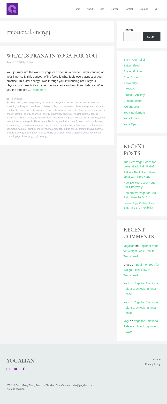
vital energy (31, 132)
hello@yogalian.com (82, 385)
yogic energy (40, 136)
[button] (156, 9)
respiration (66, 125)
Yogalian (129, 245)
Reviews (129, 89)
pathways (97, 121)
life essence (40, 121)
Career (114, 9)
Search (128, 30)
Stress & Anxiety (134, 95)
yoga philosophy (23, 136)
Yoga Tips (129, 124)
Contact (129, 9)
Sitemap (143, 9)
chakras (47, 106)
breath (82, 102)
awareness (16, 102)
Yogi (126, 283)
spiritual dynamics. (16, 128)
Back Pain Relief (134, 59)
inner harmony (91, 117)
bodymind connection (66, 102)
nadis (88, 121)
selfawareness (80, 125)
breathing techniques (18, 106)
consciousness (65, 106)
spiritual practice (53, 128)
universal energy (15, 132)
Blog (101, 9)
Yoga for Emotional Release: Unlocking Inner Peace (141, 289)
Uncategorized (132, 100)
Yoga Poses (131, 118)
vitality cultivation (55, 132)
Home (77, 9)
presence (40, 125)
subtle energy (71, 128)
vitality (42, 132)
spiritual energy (36, 128)
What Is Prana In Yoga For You (52, 55)
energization (90, 110)
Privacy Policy (152, 364)
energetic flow (75, 110)
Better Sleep (131, 65)
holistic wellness (43, 117)
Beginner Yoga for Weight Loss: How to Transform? (141, 251)
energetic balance (57, 110)
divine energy (82, 106)
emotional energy (16, 110)
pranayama (28, 125)
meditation (64, 121)
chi (54, 106)
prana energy (13, 125)
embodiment (96, 106)
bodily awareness (44, 102)
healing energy (81, 113)
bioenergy (28, 102)
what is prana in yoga (77, 132)
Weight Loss (131, 106)
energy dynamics (52, 113)
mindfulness (77, 121)
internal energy (22, 121)
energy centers (15, 113)
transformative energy (90, 128)
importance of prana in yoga (68, 117)
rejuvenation (52, 125)
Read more (39, 89)
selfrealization (97, 125)
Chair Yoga (130, 77)
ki (32, 121)
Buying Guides (133, 71)
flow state (67, 113)
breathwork (36, 106)
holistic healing (25, 117)
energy (101, 110)
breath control (94, 102)
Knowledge (16, 98)
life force (52, 121)
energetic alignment (36, 110)
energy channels (32, 113)
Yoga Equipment (134, 112)
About (90, 9)
